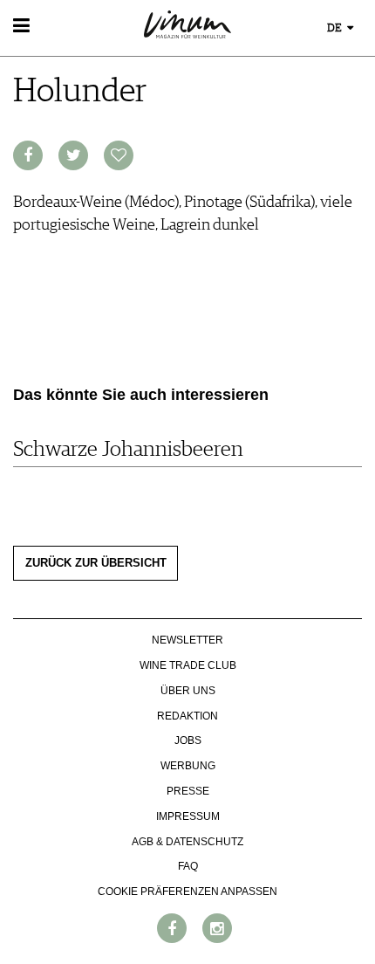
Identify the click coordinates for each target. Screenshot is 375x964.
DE (335, 28)
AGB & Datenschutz (187, 842)
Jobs (187, 740)
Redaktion (187, 716)
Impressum (188, 816)
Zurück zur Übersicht (96, 563)
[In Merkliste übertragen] (118, 155)
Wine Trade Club (188, 665)
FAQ (188, 866)
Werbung (187, 766)
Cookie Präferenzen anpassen (187, 891)
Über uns (187, 691)
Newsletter (187, 640)
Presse (188, 791)
